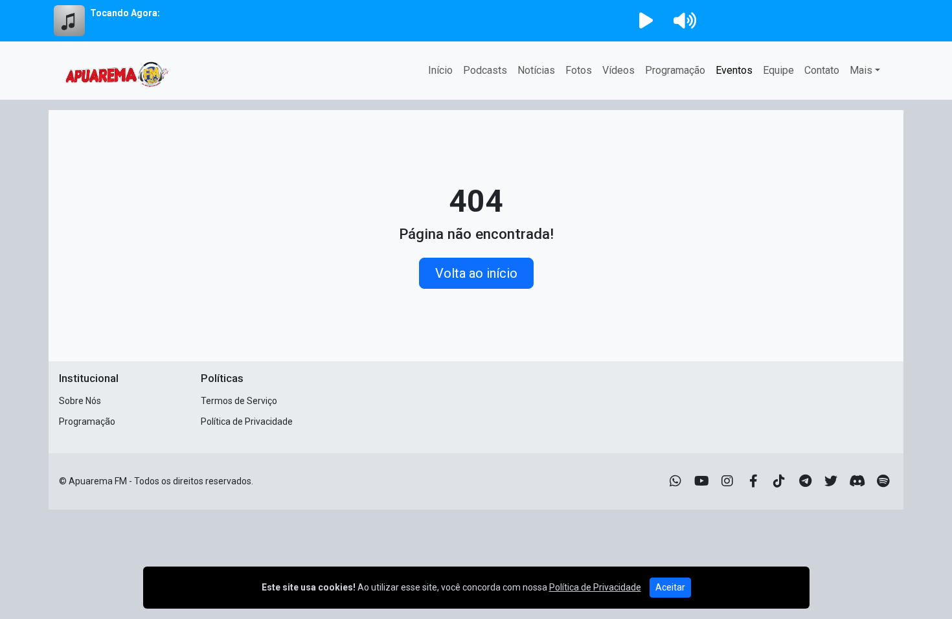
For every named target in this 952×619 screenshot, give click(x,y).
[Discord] (857, 481)
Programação (675, 70)
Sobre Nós (80, 401)
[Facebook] (753, 481)
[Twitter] (830, 481)
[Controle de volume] (683, 20)
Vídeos (618, 70)
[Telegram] (805, 481)
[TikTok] (779, 481)
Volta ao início (476, 273)
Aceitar (670, 587)
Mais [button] (861, 70)
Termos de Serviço (239, 401)
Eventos (734, 70)
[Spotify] (883, 481)
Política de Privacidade (247, 421)
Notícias (536, 70)
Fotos (578, 70)
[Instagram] (727, 481)
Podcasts (485, 70)
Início (440, 70)
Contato (821, 70)
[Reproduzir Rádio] (646, 20)
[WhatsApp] (675, 481)
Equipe (778, 70)
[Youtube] (701, 481)
